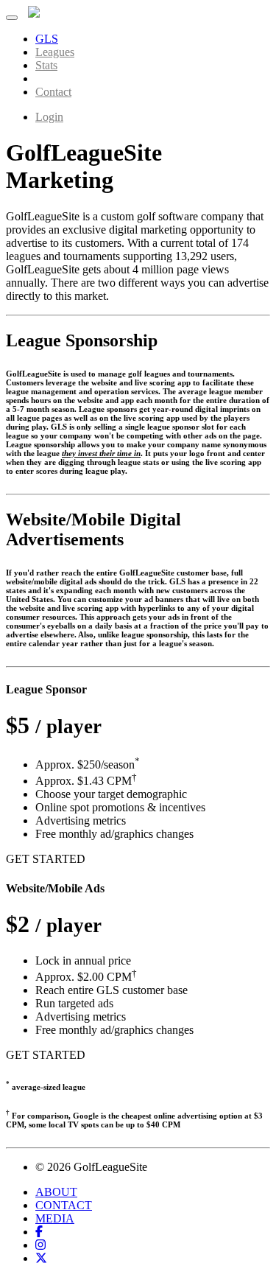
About (50, 78)
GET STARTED (45, 859)
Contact (53, 91)
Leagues (54, 52)
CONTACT (63, 1205)
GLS (46, 38)
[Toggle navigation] (12, 17)
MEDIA (54, 1218)
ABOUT (56, 1192)
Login (49, 117)
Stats (46, 65)
